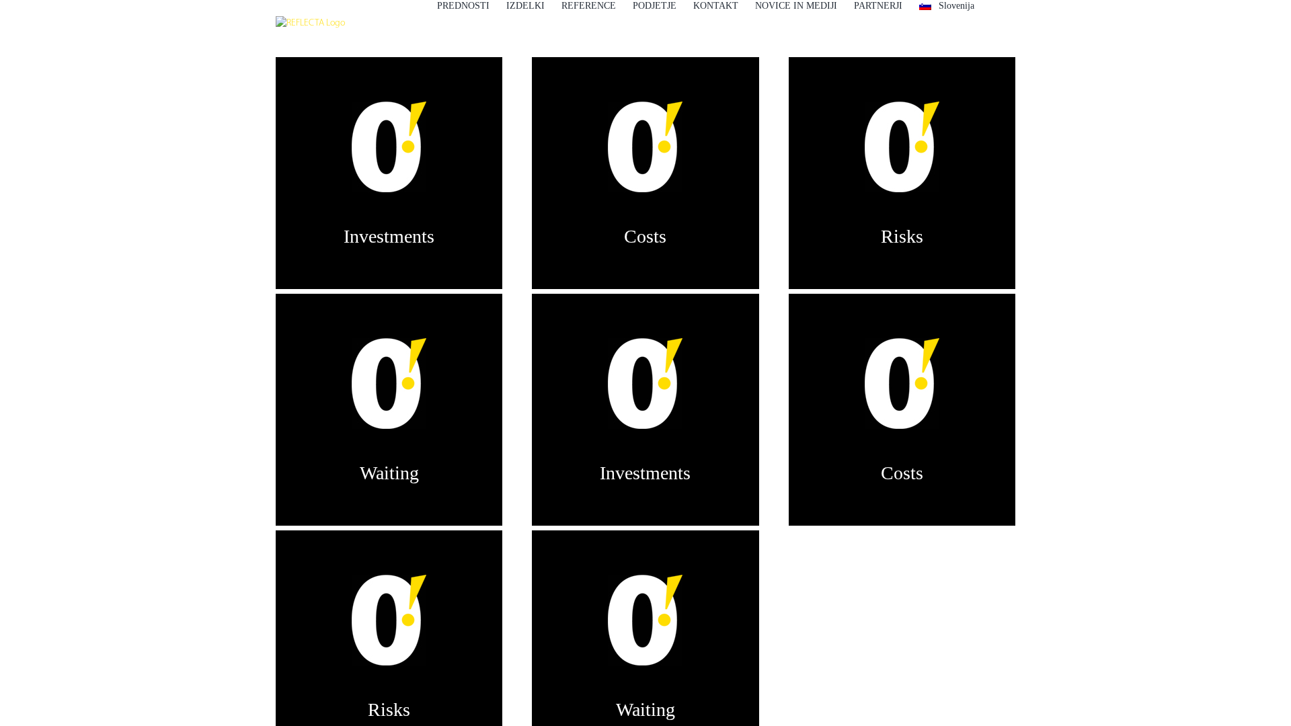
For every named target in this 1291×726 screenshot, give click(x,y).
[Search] (995, 5)
